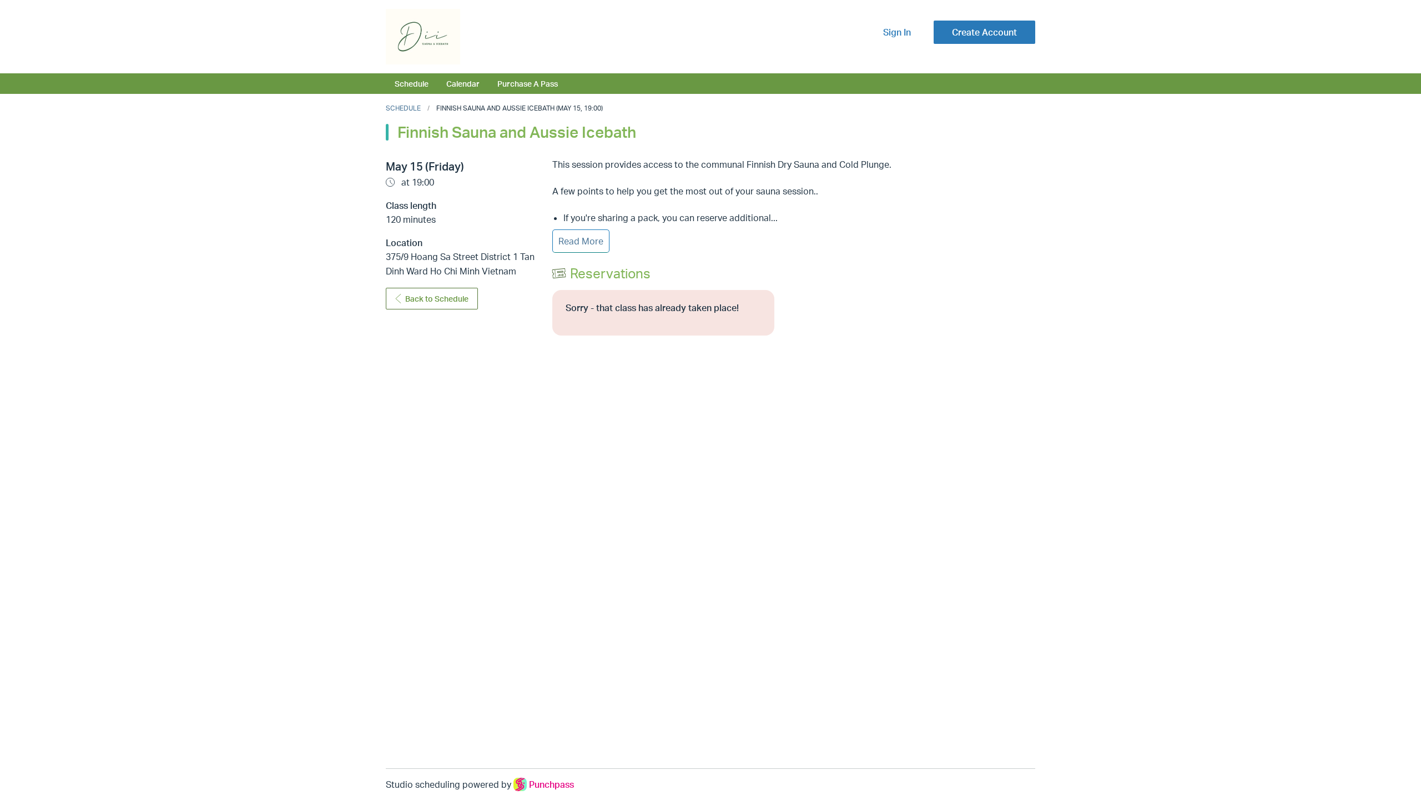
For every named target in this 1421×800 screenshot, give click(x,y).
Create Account (984, 32)
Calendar (463, 83)
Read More (580, 241)
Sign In (897, 32)
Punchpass (551, 784)
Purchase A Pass (527, 83)
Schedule (412, 83)
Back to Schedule (436, 298)
